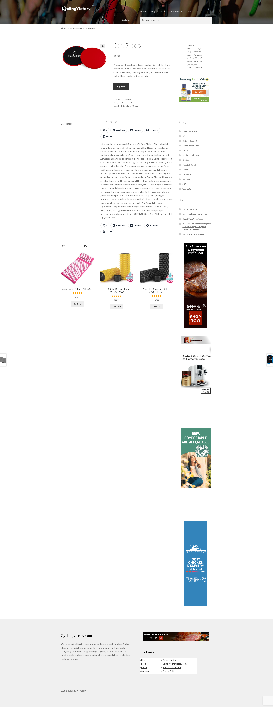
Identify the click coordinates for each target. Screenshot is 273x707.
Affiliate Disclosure (172, 667)
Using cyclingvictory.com (175, 663)
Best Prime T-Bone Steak (193, 234)
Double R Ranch (189, 165)
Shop (189, 11)
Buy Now (121, 86)
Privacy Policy (169, 660)
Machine (186, 179)
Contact (145, 671)
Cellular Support (189, 141)
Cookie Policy (169, 671)
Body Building (124, 106)
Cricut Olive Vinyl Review (193, 219)
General (185, 169)
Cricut (185, 150)
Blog (153, 11)
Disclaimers (127, 20)
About (163, 11)
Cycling (185, 160)
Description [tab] (66, 123)
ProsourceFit (76, 28)
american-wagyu (189, 131)
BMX (184, 136)
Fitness (135, 106)
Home (143, 11)
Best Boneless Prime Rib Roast (195, 214)
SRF (184, 184)
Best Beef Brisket (189, 209)
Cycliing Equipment (191, 155)
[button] (102, 46)
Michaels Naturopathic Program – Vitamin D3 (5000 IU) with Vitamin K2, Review (196, 226)
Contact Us (176, 11)
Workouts (186, 189)
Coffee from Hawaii (190, 145)
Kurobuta (186, 174)
